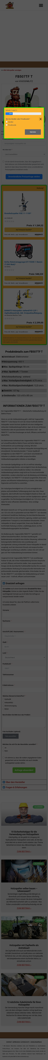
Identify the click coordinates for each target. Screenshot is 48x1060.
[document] (24, 530)
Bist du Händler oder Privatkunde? (18, 119)
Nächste (33, 132)
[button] (40, 119)
